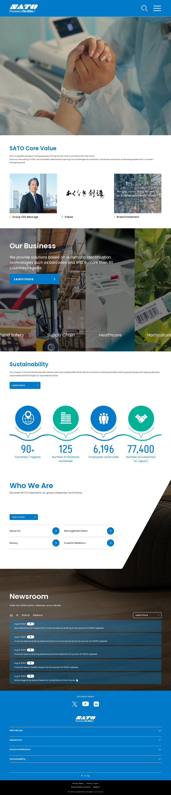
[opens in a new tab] (74, 704)
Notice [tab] (25, 615)
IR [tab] (17, 615)
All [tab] (11, 615)
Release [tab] (38, 615)
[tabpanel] (86, 652)
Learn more (24, 279)
